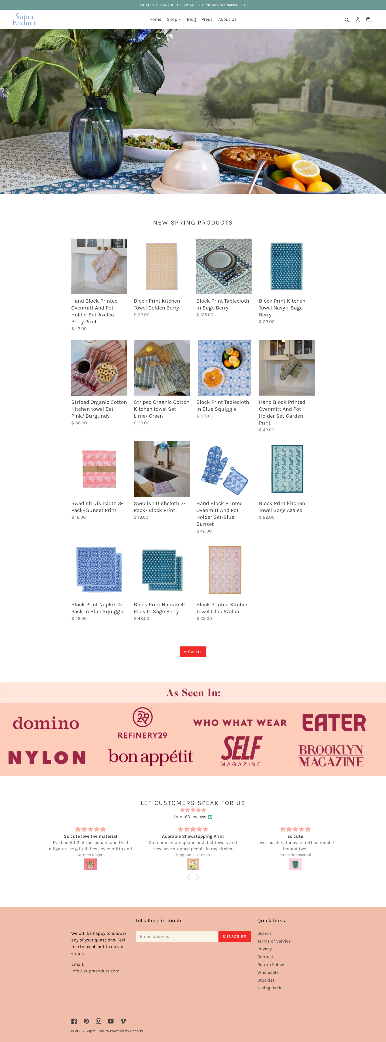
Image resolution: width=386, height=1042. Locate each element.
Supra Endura (97, 1031)
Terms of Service (274, 941)
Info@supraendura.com (95, 971)
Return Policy (270, 964)
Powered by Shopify (126, 1031)
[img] (193, 810)
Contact (265, 956)
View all (193, 651)
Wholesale (268, 972)
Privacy (264, 948)
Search (264, 933)
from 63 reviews (190, 816)
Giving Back (269, 987)
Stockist (266, 980)
